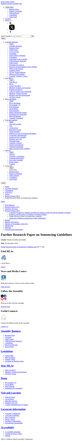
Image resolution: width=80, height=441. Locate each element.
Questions (8, 337)
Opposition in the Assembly (18, 59)
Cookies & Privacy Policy (13, 434)
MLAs (11, 84)
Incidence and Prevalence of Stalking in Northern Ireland (28, 214)
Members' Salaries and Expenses (20, 88)
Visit (10, 126)
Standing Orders (14, 70)
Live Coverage (14, 52)
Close (3, 183)
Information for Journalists (17, 114)
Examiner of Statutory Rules (14, 361)
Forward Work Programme (14, 229)
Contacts (8, 19)
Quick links (9, 166)
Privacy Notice (10, 419)
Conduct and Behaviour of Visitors (16, 405)
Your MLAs (9, 78)
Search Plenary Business (17, 55)
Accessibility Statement (12, 432)
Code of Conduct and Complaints (20, 91)
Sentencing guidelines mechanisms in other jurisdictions (27, 218)
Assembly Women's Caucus (18, 76)
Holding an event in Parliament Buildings (22, 133)
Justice (7, 194)
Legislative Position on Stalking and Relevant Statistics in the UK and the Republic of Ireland (40, 213)
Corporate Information (16, 158)
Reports (7, 220)
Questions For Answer (16, 65)
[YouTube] (10, 23)
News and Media (10, 99)
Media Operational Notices (18, 112)
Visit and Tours (10, 397)
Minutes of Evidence (12, 222)
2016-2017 (8, 192)
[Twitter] (12, 29)
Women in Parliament (16, 145)
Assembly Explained (16, 118)
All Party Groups (14, 97)
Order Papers (13, 63)
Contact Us (4, 326)
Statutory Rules (10, 359)
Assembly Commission (16, 156)
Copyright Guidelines (12, 415)
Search (3, 267)
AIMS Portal (13, 50)
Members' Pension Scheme (18, 93)
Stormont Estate (14, 141)
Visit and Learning (11, 120)
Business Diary (14, 9)
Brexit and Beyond (11, 345)
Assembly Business (11, 42)
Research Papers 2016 (12, 196)
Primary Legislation (15, 11)
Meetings (8, 228)
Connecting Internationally (18, 135)
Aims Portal (13, 17)
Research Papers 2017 (12, 207)
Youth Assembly (14, 132)
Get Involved (13, 128)
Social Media (13, 109)
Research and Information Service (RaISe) (23, 67)
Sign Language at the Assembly (19, 148)
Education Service (15, 130)
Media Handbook (15, 116)
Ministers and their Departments (19, 95)
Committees (13, 15)
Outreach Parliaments (16, 147)
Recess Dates (13, 162)
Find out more (5, 287)
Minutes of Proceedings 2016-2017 (16, 224)
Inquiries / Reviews (11, 209)
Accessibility (7, 427)
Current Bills (9, 355)
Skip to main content (7, 2)
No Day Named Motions (17, 72)
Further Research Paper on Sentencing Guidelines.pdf (19, 247)
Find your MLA (10, 370)
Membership (9, 226)
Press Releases (14, 107)
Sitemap (7, 436)
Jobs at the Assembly (16, 160)
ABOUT (8, 150)
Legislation (12, 54)
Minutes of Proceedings (17, 74)
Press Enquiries (14, 111)
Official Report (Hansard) (17, 61)
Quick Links (9, 7)
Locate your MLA (15, 86)
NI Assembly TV (15, 105)
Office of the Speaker (16, 69)
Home (7, 187)
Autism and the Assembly (17, 137)
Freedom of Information (13, 421)
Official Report (14, 13)
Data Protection (10, 417)
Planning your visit (15, 139)
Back (11, 44)
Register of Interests (15, 90)
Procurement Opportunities (14, 423)
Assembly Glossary (15, 143)
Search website (6, 36)
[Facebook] (10, 32)
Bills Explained (10, 357)
